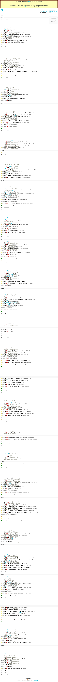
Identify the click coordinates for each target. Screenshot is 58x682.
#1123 (5, 653)
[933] (7, 113)
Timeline (44, 12)
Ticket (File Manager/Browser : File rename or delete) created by (13, 432)
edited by (7, 539)
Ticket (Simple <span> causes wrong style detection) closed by (16, 595)
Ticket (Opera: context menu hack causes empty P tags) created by (18, 437)
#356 (5, 280)
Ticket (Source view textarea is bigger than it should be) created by (16, 409)
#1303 (11, 223)
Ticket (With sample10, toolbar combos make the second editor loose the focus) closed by (17, 283)
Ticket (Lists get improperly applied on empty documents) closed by (16, 401)
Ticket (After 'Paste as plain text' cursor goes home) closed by (13, 98)
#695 (8, 215)
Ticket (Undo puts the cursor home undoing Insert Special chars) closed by (15, 94)
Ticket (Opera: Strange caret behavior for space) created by (15, 535)
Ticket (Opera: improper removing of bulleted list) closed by (15, 386)
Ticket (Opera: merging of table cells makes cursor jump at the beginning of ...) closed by (19, 112)
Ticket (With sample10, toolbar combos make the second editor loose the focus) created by (19, 508)
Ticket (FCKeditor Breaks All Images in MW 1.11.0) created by (13, 384)
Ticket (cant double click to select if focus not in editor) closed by (16, 128)
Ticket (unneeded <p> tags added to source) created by (12, 407)
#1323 (5, 85)
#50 (5, 272)
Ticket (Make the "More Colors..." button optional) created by (14, 419)
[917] (7, 194)
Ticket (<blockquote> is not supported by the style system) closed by (14, 569)
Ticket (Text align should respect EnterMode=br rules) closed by (13, 632)
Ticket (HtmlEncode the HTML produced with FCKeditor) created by (16, 587)
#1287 (5, 406)
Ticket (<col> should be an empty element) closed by (15, 224)
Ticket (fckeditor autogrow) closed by (13, 297)
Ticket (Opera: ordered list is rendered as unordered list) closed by (16, 411)
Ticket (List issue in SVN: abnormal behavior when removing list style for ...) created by (16, 567)
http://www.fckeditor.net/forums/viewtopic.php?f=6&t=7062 (10, 302)
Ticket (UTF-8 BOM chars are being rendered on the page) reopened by (14, 152)
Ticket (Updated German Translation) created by (12, 75)
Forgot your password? (54, 11)
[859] (7, 507)
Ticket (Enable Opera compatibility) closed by (11, 303)
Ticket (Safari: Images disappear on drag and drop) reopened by (16, 492)
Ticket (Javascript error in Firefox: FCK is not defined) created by (14, 668)
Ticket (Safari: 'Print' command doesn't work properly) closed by (16, 177)
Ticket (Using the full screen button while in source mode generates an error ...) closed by (20, 512)
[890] (12, 304)
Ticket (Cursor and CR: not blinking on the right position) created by (14, 563)
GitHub (29, 1)
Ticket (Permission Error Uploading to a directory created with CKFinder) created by (16, 36)
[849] (7, 576)
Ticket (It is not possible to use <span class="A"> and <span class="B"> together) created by (20, 143)
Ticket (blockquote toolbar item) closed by (13, 478)
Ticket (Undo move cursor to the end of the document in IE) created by (14, 504)
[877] (12, 402)
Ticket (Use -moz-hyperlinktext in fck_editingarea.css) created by (16, 59)
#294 (9, 588)
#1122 (5, 198)
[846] (7, 582)
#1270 (5, 485)
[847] (13, 584)
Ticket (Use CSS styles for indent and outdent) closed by (13, 589)
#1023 (8, 300)
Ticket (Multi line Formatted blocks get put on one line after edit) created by (16, 364)
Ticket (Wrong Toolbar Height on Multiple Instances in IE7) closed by (17, 463)
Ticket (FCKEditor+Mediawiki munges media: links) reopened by (13, 32)
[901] (10, 274)
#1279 (5, 501)
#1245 (5, 562)
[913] (7, 217)
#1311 (5, 97)
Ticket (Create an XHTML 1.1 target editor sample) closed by (15, 122)
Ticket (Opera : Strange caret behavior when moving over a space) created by (18, 533)
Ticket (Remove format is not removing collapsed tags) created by (16, 362)
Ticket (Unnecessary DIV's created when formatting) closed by (13, 630)
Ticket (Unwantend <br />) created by (10, 301)
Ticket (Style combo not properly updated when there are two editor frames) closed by (19, 506)
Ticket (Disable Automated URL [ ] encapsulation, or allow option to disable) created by (16, 642)
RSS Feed (29, 679)
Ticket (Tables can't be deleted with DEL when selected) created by (16, 116)
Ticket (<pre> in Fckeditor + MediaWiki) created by (12, 246)
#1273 (5, 192)
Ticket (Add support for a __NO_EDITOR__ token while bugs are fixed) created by (16, 619)
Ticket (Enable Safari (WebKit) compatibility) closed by (12, 305)
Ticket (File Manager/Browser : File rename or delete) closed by (16, 378)
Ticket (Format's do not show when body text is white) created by (13, 324)
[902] (7, 270)
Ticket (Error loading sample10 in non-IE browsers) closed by (13, 520)
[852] (7, 554)
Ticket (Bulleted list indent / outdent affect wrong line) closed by (16, 581)
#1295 (6, 39)
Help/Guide (44, 11)
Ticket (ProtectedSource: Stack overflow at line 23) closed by (16, 465)
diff (4, 540)
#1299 (6, 345)
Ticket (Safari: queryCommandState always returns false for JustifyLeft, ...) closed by (19, 611)
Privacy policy (39, 680)
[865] (7, 483)
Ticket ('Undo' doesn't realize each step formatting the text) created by (13, 281)
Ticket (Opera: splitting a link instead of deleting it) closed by (15, 415)
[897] (15, 304)
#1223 (5, 427)
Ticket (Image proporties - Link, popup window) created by (12, 488)
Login (41, 11)
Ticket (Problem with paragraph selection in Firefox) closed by (15, 145)
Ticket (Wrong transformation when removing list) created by (15, 399)
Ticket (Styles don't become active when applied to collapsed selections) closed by (18, 553)
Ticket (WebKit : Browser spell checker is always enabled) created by (16, 175)
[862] (7, 499)
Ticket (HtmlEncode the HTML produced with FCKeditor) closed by (16, 583)
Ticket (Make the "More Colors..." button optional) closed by (13, 311)
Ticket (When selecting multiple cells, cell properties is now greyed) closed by (15, 634)
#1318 (5, 138)
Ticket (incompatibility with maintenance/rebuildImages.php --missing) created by (15, 380)
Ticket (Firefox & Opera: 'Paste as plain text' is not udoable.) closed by (14, 638)
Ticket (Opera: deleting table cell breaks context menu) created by (17, 350)
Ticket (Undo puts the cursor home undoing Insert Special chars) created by (14, 232)
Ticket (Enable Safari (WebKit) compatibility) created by (15, 354)
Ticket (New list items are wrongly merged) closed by (12, 234)
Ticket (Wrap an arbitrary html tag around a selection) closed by (16, 615)
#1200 (5, 188)
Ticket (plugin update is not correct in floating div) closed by (16, 220)
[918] (12, 190)
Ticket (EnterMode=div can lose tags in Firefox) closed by (13, 494)
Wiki (40, 12)
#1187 (5, 641)
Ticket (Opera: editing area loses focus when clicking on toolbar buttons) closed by (18, 189)
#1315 (5, 168)
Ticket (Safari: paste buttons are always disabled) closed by (13, 269)
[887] (9, 304)
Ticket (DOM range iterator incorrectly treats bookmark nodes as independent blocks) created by (18, 510)
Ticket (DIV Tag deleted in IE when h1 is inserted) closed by (15, 613)
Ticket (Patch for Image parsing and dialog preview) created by (13, 382)
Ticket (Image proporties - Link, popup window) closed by (15, 480)
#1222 (5, 431)
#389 (5, 243)
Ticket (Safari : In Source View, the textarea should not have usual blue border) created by (19, 169)
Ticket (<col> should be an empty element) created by (15, 348)
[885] (7, 343)
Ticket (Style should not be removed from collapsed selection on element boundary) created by (20, 557)
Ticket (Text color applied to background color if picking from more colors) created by (16, 360)
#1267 (8, 451)
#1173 (5, 475)
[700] (7, 25)
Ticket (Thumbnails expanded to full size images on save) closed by (14, 40)
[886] (7, 304)
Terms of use (35, 680)
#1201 (7, 119)
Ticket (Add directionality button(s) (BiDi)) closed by (14, 476)
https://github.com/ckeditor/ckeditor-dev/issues (26, 6)
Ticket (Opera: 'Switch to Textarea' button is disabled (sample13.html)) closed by (19, 439)
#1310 (6, 29)
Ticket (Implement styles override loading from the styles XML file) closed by (17, 559)
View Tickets (51, 12)
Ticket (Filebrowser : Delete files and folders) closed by (15, 366)
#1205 (5, 578)
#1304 (6, 294)
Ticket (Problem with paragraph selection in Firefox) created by (13, 147)
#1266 (5, 586)
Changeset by (7, 28)
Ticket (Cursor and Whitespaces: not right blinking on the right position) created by (16, 565)
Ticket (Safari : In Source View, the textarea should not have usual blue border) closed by (19, 165)
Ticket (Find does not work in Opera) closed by (11, 273)
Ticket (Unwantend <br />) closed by (13, 295)
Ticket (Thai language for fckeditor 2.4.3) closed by (14, 199)
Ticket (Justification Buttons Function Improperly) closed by (15, 258)
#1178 (5, 451)
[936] (7, 95)
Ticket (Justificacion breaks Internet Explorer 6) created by (12, 67)
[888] (10, 304)
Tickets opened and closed (53, 20)
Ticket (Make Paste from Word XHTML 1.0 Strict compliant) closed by (17, 244)
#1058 (10, 25)
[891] (13, 304)
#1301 (8, 172)
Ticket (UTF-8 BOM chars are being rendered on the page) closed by (16, 141)
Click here (10, 95)
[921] (7, 166)
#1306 (5, 268)
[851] (7, 560)
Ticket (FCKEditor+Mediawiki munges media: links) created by (13, 65)
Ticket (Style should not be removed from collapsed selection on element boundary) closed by (20, 482)
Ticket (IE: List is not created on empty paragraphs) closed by (16, 252)
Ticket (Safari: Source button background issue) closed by (15, 607)
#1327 (6, 31)
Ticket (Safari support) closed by (12, 173)
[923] (12, 140)
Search (55, 12)
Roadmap (48, 12)
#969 (5, 219)
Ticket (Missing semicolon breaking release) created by (12, 458)
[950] (7, 35)
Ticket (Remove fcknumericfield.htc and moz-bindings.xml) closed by (17, 216)
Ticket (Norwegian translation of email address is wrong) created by (13, 658)
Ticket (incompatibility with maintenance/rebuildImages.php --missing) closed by (16, 34)
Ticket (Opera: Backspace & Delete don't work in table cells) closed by (17, 114)
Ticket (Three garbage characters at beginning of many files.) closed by (17, 203)
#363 (7, 280)
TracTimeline (45, 676)
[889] (11, 304)
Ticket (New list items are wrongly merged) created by (15, 248)
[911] (7, 225)
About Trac (47, 11)
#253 (12, 538)
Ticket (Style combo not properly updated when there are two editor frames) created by (16, 518)
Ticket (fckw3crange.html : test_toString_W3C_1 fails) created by (17, 120)
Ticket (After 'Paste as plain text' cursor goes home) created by (13, 230)
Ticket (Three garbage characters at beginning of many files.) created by (14, 654)
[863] (10, 499)
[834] (7, 629)
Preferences (50, 11)
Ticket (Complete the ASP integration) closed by (13, 205)
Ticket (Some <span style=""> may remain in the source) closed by (16, 593)
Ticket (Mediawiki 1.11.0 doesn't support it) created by (13, 486)
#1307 (6, 89)
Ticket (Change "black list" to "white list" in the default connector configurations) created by (19, 71)
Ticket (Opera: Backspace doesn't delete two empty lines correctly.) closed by (18, 413)
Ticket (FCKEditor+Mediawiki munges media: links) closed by (13, 42)
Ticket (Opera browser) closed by (12, 171)
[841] (7, 635)
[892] (7, 321)
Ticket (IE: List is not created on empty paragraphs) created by (16, 403)
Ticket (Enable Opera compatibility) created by (13, 352)
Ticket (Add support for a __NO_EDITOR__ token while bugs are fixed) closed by (18, 299)
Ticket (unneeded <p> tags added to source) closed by (15, 388)
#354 (8, 379)
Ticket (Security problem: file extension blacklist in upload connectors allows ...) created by (18, 656)
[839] (9, 651)
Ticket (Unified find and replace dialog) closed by (11, 275)
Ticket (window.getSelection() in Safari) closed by (14, 609)
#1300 (8, 174)
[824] (20, 612)
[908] (7, 241)
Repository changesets (52, 21)
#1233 (5, 637)
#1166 (5, 196)
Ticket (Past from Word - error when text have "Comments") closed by (17, 240)
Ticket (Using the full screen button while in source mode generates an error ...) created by (20, 516)
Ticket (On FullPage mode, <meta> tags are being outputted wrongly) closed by (18, 193)
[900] (7, 274)
